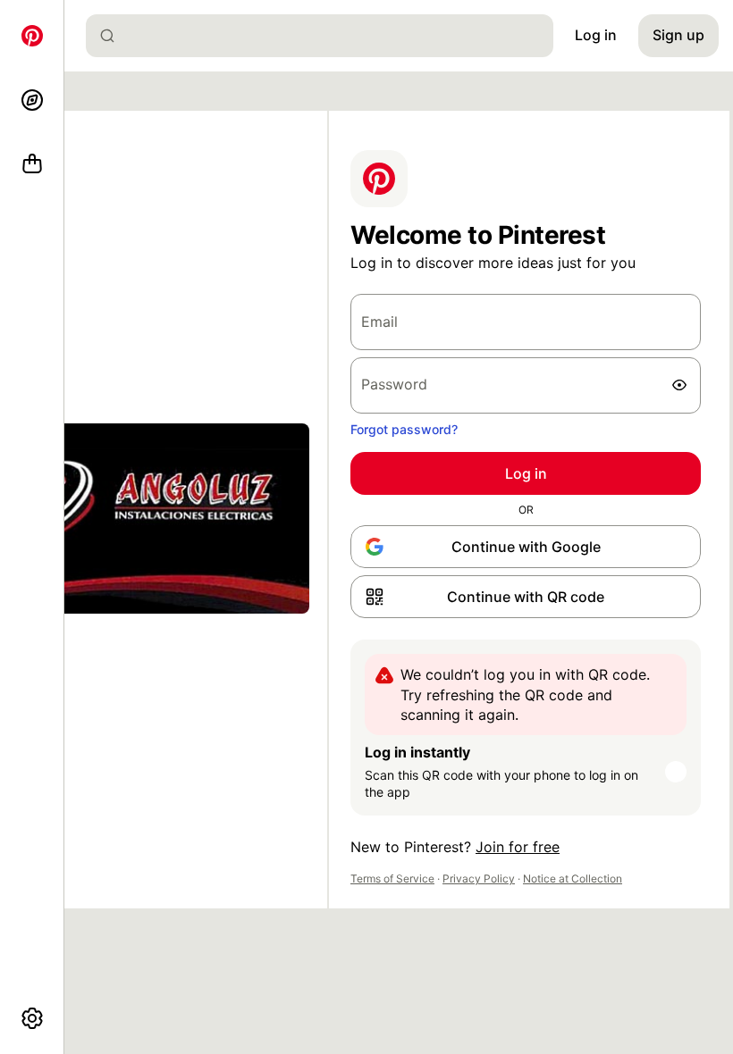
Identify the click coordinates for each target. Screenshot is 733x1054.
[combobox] (327, 35)
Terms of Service (392, 878)
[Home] (32, 35)
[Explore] (32, 100)
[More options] (32, 1018)
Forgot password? (404, 429)
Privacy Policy (478, 878)
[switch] (679, 385)
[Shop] (32, 164)
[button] (525, 596)
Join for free (518, 847)
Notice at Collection (572, 878)
